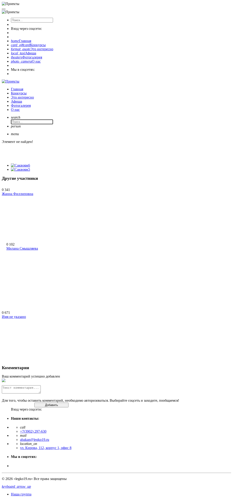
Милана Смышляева (22, 248)
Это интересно (32, 49)
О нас (26, 61)
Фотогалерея (26, 57)
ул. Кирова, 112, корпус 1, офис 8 (45, 448)
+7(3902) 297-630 (33, 431)
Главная (21, 41)
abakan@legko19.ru (34, 440)
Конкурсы (28, 45)
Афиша (23, 53)
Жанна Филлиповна (17, 194)
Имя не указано (14, 317)
